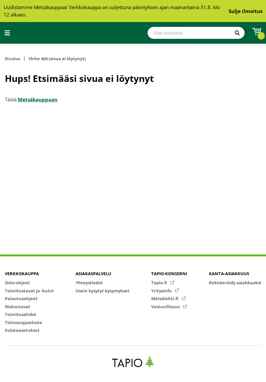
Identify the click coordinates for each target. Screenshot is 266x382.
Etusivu (12, 59)
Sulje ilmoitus (245, 11)
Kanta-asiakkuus (229, 273)
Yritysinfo (162, 291)
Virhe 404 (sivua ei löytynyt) (57, 59)
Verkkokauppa (22, 273)
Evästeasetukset (22, 330)
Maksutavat (17, 306)
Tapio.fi (159, 283)
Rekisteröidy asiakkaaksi (235, 283)
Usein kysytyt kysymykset (102, 291)
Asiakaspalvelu (93, 273)
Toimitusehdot (20, 314)
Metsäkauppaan (37, 99)
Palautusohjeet (21, 298)
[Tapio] (133, 361)
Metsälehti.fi (165, 298)
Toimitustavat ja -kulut (29, 291)
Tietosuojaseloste (23, 322)
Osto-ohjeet (17, 283)
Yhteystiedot (89, 283)
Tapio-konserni (169, 273)
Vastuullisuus (166, 306)
